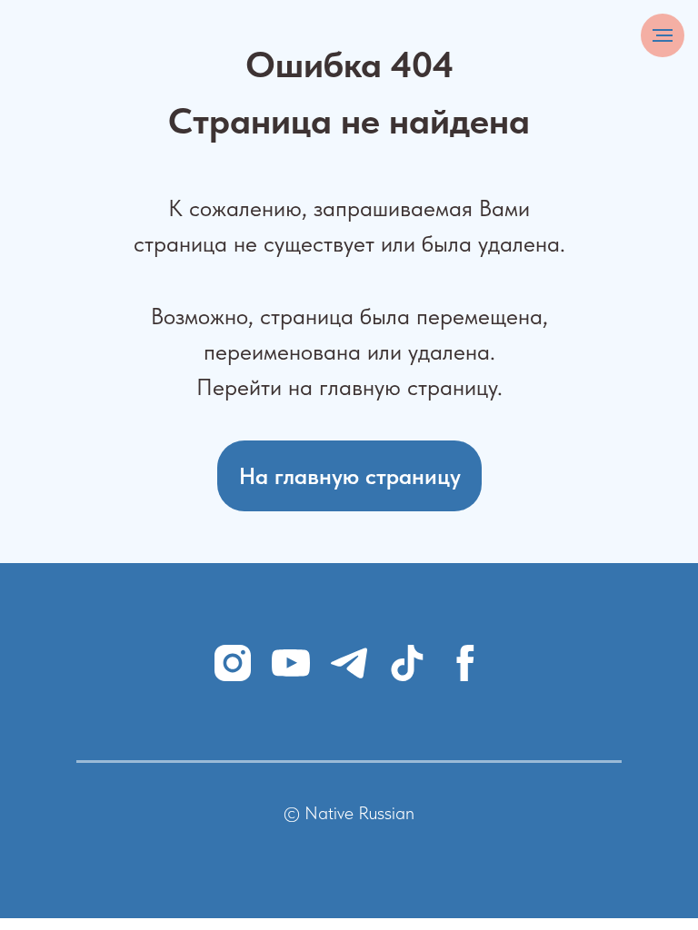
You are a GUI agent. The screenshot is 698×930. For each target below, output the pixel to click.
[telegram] (349, 663)
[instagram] (232, 663)
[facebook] (465, 663)
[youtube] (291, 663)
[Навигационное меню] (663, 35)
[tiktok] (407, 663)
